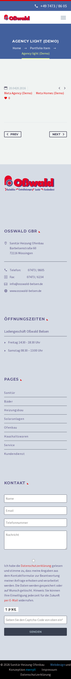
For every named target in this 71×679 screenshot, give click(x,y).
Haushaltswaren (16, 436)
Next (56, 134)
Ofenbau (10, 427)
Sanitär (9, 393)
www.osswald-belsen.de (25, 291)
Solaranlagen (14, 419)
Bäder (8, 401)
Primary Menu (63, 18)
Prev (14, 134)
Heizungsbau (13, 410)
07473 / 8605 (36, 270)
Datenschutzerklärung (36, 566)
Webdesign (57, 665)
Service (9, 445)
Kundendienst (14, 454)
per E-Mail (11, 600)
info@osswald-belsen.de (26, 284)
